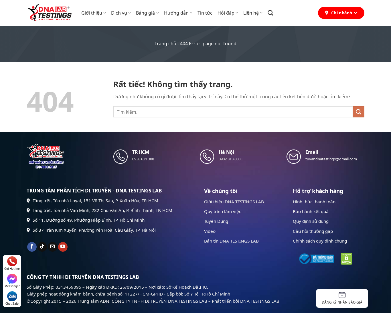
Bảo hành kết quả (311, 211)
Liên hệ (251, 13)
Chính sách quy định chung (320, 241)
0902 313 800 (229, 159)
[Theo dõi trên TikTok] (42, 247)
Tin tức (205, 13)
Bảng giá (145, 13)
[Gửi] (358, 111)
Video (210, 231)
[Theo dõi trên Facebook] (32, 247)
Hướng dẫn (176, 13)
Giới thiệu (91, 13)
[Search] (270, 13)
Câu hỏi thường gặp (313, 231)
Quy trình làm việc (222, 211)
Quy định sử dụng (311, 221)
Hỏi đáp (226, 13)
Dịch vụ (119, 13)
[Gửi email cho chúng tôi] (52, 247)
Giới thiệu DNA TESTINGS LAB (234, 201)
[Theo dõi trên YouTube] (63, 247)
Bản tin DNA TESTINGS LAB (231, 241)
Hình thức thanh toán (314, 201)
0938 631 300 (143, 159)
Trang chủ (165, 43)
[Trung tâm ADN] (50, 12)
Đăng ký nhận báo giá (342, 302)
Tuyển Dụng (216, 221)
